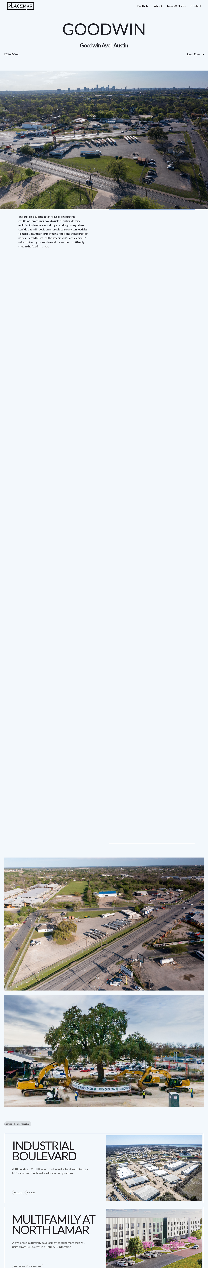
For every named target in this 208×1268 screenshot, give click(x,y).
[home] (20, 6)
